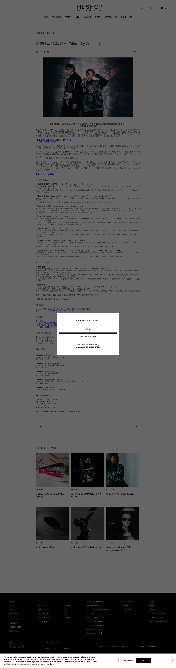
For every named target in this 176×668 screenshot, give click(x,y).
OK (143, 660)
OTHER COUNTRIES (88, 337)
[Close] (172, 660)
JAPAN (88, 329)
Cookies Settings (126, 660)
